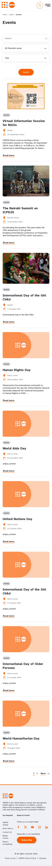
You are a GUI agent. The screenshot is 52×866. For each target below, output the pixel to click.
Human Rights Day (17, 370)
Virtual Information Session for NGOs (24, 123)
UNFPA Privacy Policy (27, 858)
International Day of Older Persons (23, 666)
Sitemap (42, 858)
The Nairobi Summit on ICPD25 (20, 210)
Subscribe (26, 840)
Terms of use (10, 858)
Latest (11, 15)
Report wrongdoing (7, 842)
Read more (8, 155)
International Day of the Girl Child (24, 297)
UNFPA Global (5, 823)
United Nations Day (17, 519)
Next (43, 773)
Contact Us (7, 832)
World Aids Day (14, 448)
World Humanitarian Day (21, 738)
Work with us (8, 828)
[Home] (8, 5)
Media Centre (5, 836)
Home (5, 15)
